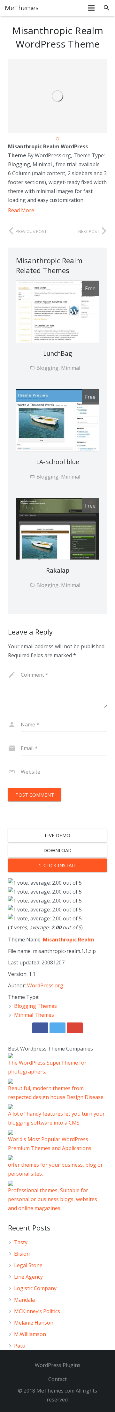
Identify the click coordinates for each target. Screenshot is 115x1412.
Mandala (24, 1299)
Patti (19, 1345)
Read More (21, 210)
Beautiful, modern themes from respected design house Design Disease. (56, 1093)
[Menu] (91, 8)
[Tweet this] (57, 1027)
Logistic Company (35, 1288)
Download (57, 850)
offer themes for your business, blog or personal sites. (55, 1169)
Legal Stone (28, 1265)
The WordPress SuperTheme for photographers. (47, 1067)
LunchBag (57, 353)
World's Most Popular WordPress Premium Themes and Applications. (50, 1144)
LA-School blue (57, 461)
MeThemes (22, 8)
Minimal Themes (34, 1014)
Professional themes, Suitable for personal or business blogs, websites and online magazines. (52, 1199)
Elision (22, 1253)
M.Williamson (30, 1334)
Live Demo (57, 835)
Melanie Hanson (33, 1322)
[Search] (106, 8)
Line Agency (28, 1276)
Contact (57, 1379)
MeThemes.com (55, 1390)
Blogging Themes (35, 1005)
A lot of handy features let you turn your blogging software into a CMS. (56, 1118)
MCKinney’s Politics (37, 1311)
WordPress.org (45, 985)
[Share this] (40, 1027)
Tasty (20, 1242)
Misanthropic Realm (68, 939)
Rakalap (57, 570)
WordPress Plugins (57, 1365)
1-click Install (58, 865)
